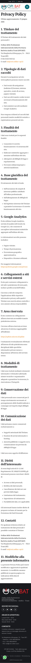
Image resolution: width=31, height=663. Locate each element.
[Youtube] (11, 609)
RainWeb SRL (21, 651)
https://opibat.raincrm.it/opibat (12, 337)
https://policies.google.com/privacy (14, 267)
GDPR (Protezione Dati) (16, 660)
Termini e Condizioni (15, 656)
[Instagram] (15, 609)
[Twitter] (7, 609)
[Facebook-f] (3, 609)
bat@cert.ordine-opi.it (15, 62)
